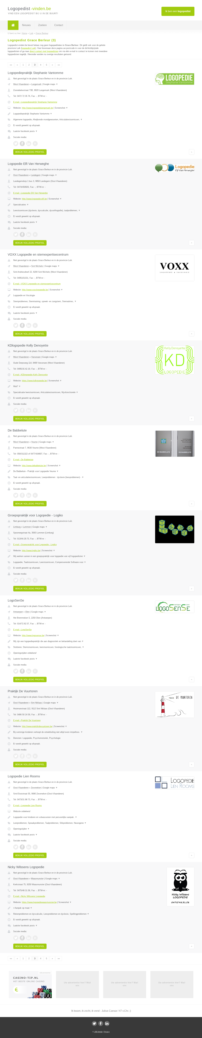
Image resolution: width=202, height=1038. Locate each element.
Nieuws (26, 25)
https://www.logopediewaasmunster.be (39, 902)
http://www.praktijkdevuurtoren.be (37, 726)
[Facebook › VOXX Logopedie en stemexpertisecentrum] (22, 325)
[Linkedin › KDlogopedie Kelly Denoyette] (28, 410)
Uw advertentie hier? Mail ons (77, 984)
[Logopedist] (13, 25)
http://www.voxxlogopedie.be (35, 290)
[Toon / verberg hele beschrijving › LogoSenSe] (61, 641)
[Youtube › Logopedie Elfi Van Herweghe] (35, 234)
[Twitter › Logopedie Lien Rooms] (15, 847)
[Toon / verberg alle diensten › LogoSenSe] (61, 647)
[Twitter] (94, 1023)
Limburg (17, 527)
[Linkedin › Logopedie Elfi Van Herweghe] (28, 234)
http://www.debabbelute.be (34, 465)
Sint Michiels (37, 266)
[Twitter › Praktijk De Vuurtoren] (15, 756)
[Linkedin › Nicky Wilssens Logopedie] (28, 937)
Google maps (50, 84)
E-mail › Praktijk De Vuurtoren (27, 720)
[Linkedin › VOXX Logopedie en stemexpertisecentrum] (28, 325)
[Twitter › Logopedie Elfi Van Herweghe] (15, 234)
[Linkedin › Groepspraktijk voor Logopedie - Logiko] (28, 580)
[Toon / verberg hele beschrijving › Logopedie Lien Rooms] (61, 817)
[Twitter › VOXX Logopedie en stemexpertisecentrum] (15, 325)
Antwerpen (18, 612)
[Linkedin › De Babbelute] (28, 495)
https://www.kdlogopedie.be (34, 380)
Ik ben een (177, 11)
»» (59, 65)
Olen (27, 612)
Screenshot (61, 108)
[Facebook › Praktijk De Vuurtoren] (22, 756)
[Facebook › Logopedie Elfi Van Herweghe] (22, 234)
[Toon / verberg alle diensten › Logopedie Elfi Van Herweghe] (61, 210)
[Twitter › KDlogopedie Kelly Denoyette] (15, 410)
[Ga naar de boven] (191, 152)
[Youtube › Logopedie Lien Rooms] (35, 847)
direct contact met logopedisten (44, 51)
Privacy (107, 1032)
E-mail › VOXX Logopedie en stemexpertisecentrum (37, 284)
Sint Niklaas (36, 703)
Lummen (27, 527)
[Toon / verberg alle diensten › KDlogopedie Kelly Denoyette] (61, 392)
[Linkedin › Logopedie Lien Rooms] (28, 847)
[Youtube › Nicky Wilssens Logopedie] (35, 937)
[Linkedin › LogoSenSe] (28, 671)
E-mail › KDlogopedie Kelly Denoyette (30, 374)
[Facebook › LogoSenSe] (22, 671)
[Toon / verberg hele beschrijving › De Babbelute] (61, 471)
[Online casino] (32, 985)
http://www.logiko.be (31, 550)
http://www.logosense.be (33, 635)
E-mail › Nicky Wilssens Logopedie (29, 896)
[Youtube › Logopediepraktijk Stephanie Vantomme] (35, 143)
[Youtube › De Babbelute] (35, 495)
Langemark (36, 84)
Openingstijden (21, 829)
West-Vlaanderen (21, 84)
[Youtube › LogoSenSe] (35, 671)
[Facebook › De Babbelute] (22, 495)
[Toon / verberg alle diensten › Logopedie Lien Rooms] (61, 823)
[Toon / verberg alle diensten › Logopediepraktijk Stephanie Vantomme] (61, 119)
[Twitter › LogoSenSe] (15, 671)
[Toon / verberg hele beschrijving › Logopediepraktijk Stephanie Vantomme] (61, 113)
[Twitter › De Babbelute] (15, 495)
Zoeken (42, 25)
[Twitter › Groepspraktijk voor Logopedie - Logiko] (15, 580)
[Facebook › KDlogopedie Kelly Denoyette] (22, 410)
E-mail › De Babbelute (23, 459)
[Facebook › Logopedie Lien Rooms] (22, 847)
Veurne (34, 442)
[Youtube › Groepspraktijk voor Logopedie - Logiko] (35, 580)
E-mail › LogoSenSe (22, 629)
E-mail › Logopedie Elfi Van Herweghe (30, 193)
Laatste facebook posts (25, 131)
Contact (58, 25)
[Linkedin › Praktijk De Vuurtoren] (28, 756)
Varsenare (35, 357)
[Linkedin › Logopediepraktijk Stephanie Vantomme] (28, 143)
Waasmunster (37, 878)
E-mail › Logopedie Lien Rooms (27, 805)
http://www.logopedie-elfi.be (34, 199)
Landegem (35, 175)
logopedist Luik (28, 48)
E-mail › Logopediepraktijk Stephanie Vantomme (35, 102)
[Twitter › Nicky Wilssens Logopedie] (15, 937)
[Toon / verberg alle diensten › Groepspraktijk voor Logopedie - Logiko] (61, 562)
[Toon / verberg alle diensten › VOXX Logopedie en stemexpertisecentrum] (61, 301)
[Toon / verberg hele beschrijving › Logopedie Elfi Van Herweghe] (61, 204)
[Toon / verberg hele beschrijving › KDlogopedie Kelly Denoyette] (61, 386)
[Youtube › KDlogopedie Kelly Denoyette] (35, 410)
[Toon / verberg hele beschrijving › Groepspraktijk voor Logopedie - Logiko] (61, 556)
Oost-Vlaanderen (21, 175)
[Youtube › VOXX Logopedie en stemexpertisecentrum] (35, 325)
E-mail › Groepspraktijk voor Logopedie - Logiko (35, 544)
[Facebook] (100, 1023)
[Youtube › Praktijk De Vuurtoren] (35, 756)
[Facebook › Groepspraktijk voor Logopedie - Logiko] (22, 580)
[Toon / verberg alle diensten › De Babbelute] (61, 477)
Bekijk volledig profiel (30, 152)
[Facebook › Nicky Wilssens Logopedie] (22, 937)
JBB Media (98, 1032)
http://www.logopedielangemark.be (37, 108)
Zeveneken (36, 787)
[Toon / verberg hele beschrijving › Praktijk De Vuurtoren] (61, 732)
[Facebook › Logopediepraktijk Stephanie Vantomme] (22, 143)
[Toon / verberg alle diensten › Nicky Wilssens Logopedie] (61, 914)
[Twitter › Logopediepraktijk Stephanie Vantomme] (15, 143)
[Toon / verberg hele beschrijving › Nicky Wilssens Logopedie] (61, 908)
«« (11, 65)
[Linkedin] (107, 1023)
